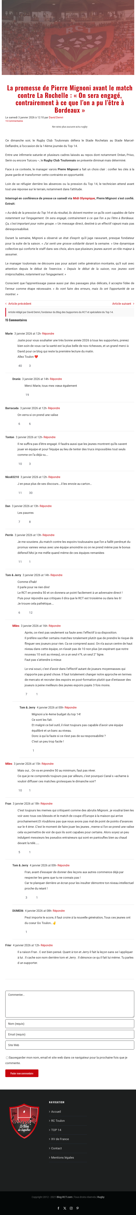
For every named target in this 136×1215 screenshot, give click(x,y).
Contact (56, 1148)
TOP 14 (56, 1130)
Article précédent (19, 303)
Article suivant (121, 303)
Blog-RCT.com (64, 1197)
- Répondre (47, 333)
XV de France (60, 1139)
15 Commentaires (14, 121)
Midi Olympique (84, 198)
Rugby (100, 1197)
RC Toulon (58, 1120)
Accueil (56, 1111)
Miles (15, 626)
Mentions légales (62, 1157)
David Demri (56, 117)
